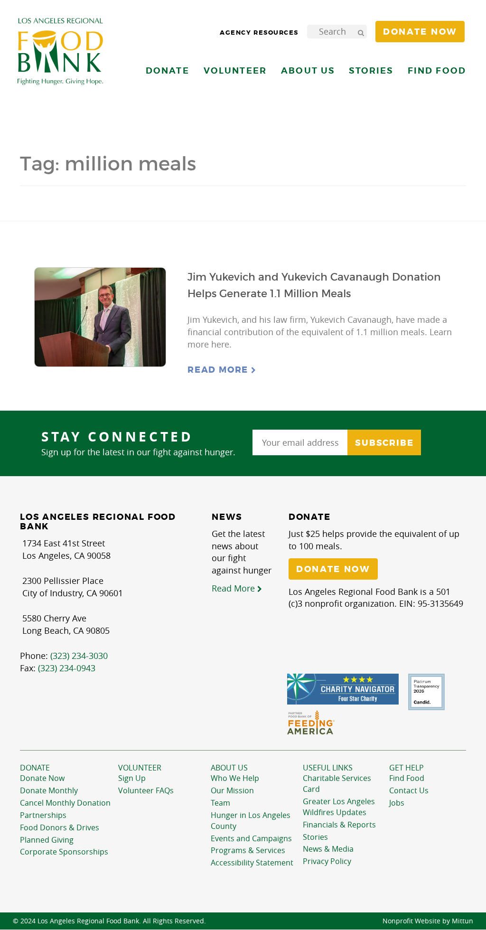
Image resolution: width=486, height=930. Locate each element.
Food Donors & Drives (59, 827)
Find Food (406, 778)
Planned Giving (47, 840)
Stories (371, 70)
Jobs (396, 803)
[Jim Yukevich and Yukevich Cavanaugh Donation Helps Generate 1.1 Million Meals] (100, 317)
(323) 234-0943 (66, 668)
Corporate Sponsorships (64, 851)
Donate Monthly (49, 790)
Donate (35, 767)
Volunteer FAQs (146, 790)
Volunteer (139, 767)
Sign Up (132, 778)
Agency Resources (259, 32)
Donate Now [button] (420, 32)
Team (220, 803)
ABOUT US (229, 767)
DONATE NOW (333, 569)
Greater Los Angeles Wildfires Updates (339, 806)
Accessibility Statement (252, 862)
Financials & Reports (339, 824)
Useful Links (328, 767)
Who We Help (235, 778)
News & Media (328, 849)
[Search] (361, 31)
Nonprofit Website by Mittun (428, 920)
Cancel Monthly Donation (65, 803)
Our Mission (232, 790)
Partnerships (43, 815)
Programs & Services (248, 850)
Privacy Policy (327, 861)
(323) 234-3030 (79, 655)
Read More (219, 370)
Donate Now (42, 778)
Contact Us (409, 790)
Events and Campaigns (251, 838)
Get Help (406, 767)
